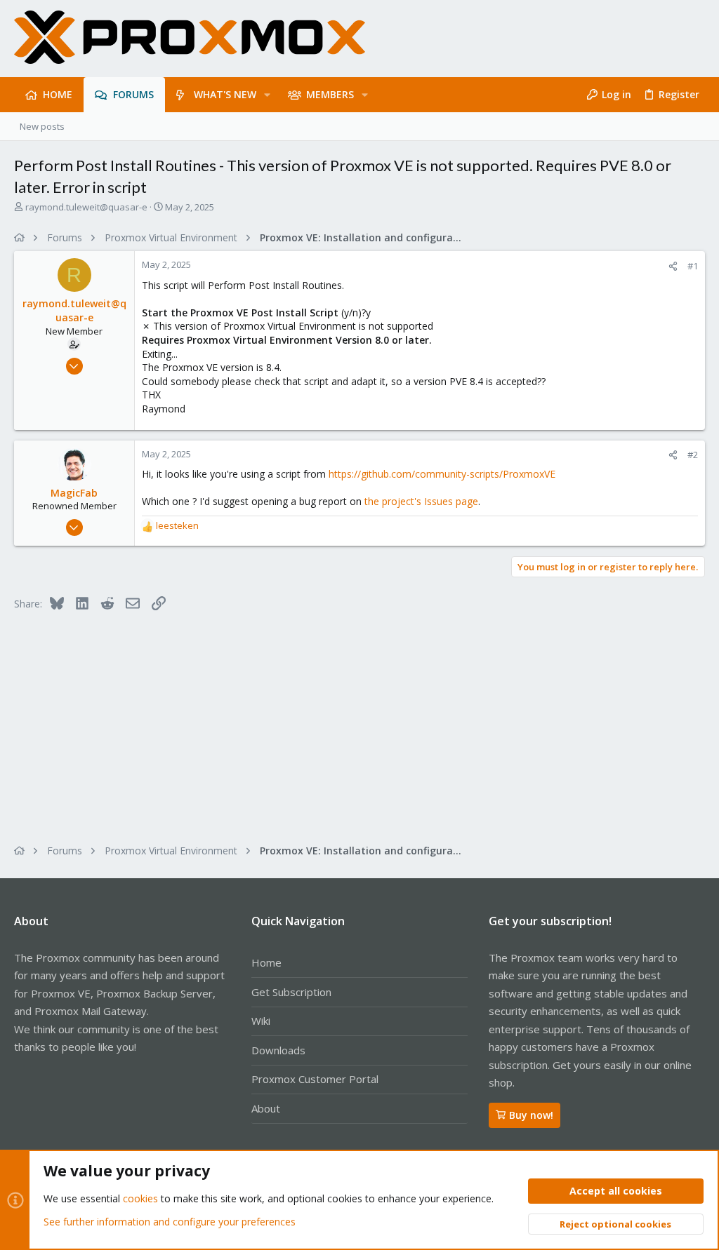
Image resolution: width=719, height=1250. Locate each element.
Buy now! (531, 1115)
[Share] (673, 266)
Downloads (278, 1050)
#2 (692, 454)
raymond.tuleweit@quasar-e (86, 207)
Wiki (260, 1021)
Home (266, 962)
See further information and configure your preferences (170, 1221)
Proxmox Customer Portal (314, 1079)
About (265, 1108)
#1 (692, 266)
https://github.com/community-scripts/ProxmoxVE (442, 473)
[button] (267, 95)
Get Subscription (291, 992)
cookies (140, 1198)
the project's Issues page (421, 501)
